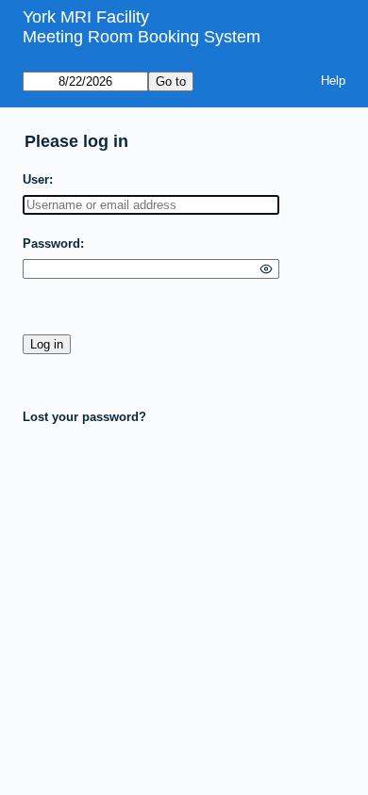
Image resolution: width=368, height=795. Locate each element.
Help (333, 80)
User (36, 179)
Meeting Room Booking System (141, 36)
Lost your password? (84, 417)
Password (51, 243)
